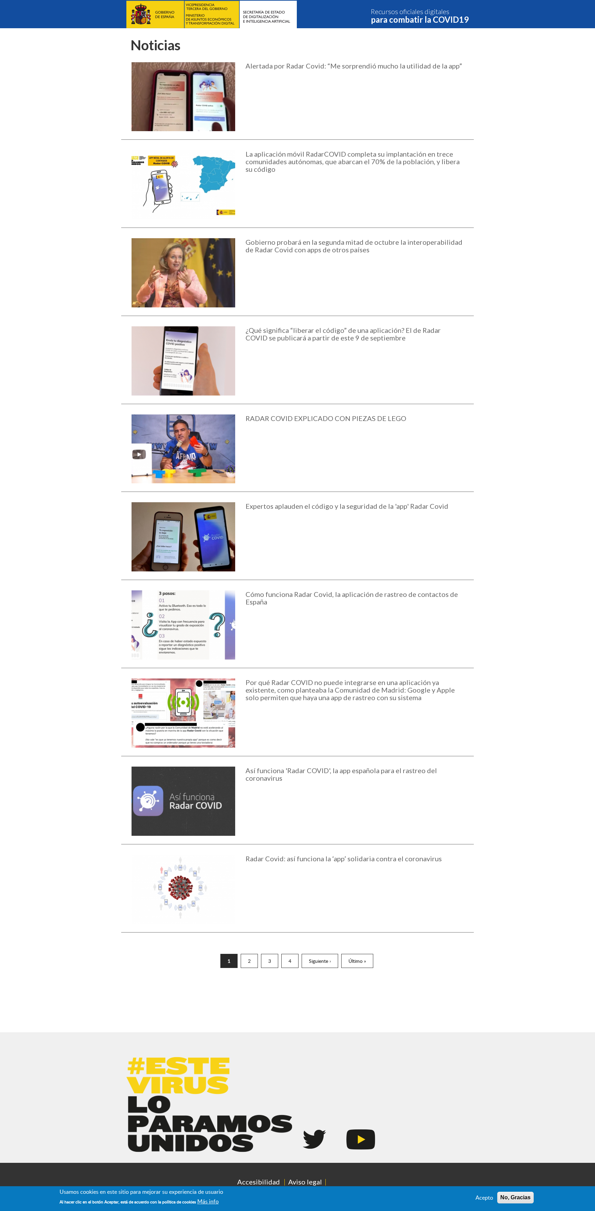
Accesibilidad (258, 1182)
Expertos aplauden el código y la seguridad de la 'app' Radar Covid (347, 506)
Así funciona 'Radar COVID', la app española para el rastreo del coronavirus (341, 774)
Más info (208, 1201)
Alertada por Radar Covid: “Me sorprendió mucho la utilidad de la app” (354, 66)
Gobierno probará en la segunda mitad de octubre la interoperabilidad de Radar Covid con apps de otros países (354, 246)
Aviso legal (305, 1182)
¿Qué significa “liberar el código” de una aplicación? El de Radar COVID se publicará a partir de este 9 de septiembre (343, 334)
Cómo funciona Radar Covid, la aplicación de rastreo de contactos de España (352, 598)
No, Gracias (515, 1197)
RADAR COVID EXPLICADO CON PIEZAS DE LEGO (326, 418)
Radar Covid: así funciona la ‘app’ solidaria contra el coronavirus (344, 858)
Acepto (484, 1197)
